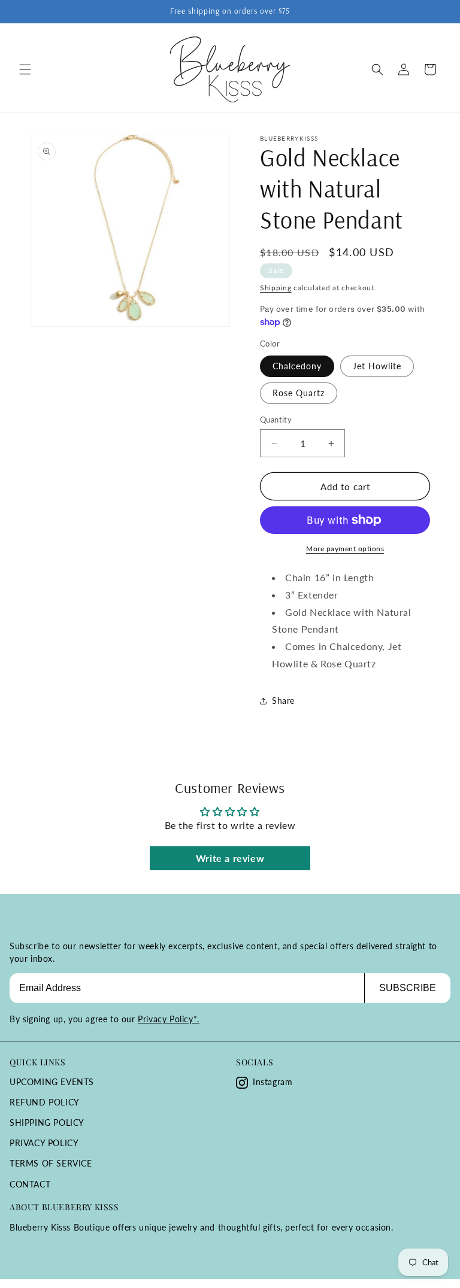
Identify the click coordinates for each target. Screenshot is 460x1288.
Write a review (230, 858)
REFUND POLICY (45, 1102)
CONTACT (30, 1184)
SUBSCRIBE (407, 988)
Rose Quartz (299, 393)
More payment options (345, 548)
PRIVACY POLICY (44, 1143)
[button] (25, 69)
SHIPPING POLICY (47, 1122)
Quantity (276, 419)
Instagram (272, 1082)
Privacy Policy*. (168, 1019)
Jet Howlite (377, 366)
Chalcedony (297, 366)
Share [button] (283, 700)
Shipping (276, 287)
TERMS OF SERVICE (51, 1163)
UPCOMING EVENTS (52, 1082)
